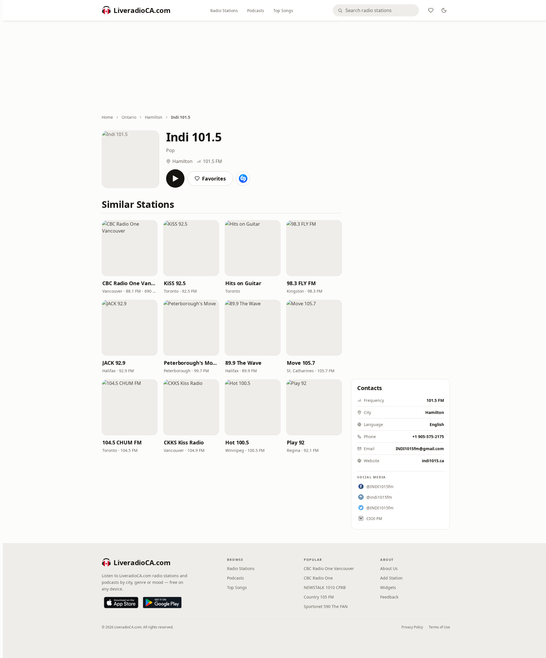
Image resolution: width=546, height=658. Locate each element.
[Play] (175, 178)
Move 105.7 (301, 362)
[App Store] (121, 602)
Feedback (389, 597)
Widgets (388, 587)
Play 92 (295, 442)
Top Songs (283, 10)
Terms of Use (439, 627)
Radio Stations (224, 10)
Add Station (391, 578)
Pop (170, 150)
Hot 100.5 (237, 442)
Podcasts (255, 10)
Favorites (214, 178)
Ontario (129, 117)
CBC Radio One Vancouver (129, 283)
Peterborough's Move (191, 362)
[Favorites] (431, 10)
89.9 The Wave (243, 362)
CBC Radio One (318, 578)
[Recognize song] (243, 178)
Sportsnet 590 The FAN (326, 606)
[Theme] (444, 10)
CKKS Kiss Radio (184, 442)
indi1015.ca (433, 460)
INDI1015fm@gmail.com (420, 448)
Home (107, 117)
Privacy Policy (412, 627)
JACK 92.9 (113, 362)
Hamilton (153, 117)
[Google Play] (162, 602)
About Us (389, 568)
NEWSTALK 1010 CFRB (325, 587)
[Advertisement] (275, 68)
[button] (129, 248)
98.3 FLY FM (301, 283)
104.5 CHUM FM (122, 442)
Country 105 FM (319, 597)
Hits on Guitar (243, 283)
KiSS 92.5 (175, 283)
